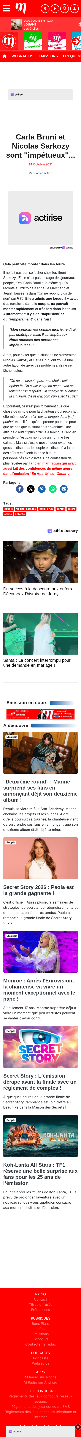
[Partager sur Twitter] (30, 491)
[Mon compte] (74, 8)
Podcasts (40, 1358)
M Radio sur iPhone (40, 1377)
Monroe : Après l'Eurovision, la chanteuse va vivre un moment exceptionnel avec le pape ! (39, 990)
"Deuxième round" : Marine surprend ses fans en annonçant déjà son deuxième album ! (40, 791)
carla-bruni (46, 508)
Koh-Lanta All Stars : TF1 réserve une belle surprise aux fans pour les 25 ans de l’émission (40, 1174)
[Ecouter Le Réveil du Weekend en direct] (40, 714)
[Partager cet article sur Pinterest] (41, 491)
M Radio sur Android (40, 1382)
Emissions (48, 56)
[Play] (5, 38)
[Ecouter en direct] (55, 8)
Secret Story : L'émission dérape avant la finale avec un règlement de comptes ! (40, 1082)
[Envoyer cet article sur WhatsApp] (52, 491)
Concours (40, 1339)
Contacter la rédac (40, 1344)
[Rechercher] (64, 8)
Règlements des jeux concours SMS (40, 1406)
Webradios (22, 56)
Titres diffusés (40, 1304)
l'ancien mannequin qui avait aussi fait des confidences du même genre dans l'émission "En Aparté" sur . (39, 468)
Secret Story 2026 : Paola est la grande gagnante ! (38, 890)
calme (8, 514)
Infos (40, 1328)
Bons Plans (40, 1323)
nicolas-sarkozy (26, 508)
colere (71, 508)
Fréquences (40, 1309)
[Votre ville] (45, 8)
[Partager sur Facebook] (19, 491)
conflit (61, 508)
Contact (40, 1299)
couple (8, 508)
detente (20, 514)
